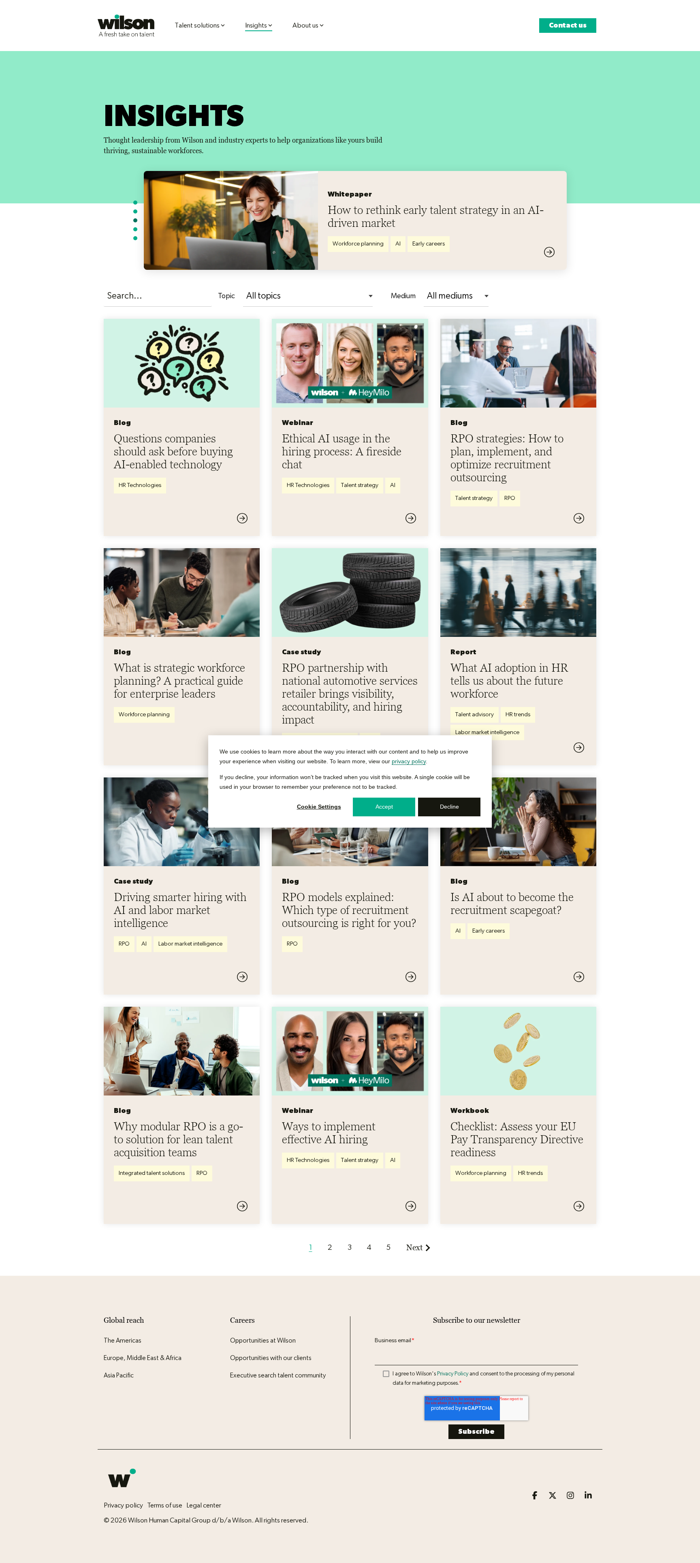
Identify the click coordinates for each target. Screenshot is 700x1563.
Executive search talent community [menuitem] (278, 1375)
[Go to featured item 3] (135, 220)
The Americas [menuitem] (122, 1340)
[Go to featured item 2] (135, 211)
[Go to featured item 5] (135, 238)
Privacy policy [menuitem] (123, 1505)
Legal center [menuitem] (203, 1505)
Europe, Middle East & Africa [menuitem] (142, 1358)
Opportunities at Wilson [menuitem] (263, 1340)
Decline (449, 807)
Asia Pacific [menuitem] (119, 1375)
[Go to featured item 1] (135, 203)
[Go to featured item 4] (135, 229)
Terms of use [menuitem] (164, 1505)
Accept (384, 807)
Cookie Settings (319, 807)
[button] (535, 1496)
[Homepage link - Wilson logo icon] (122, 1492)
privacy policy (409, 761)
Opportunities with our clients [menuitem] (271, 1358)
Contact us (568, 25)
